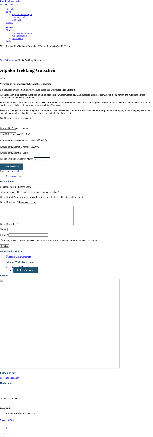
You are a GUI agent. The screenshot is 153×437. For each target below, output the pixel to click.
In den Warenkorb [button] (25, 270)
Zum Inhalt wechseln (10, 1)
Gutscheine (17, 20)
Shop (8, 11)
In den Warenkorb (11, 167)
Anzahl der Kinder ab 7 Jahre (19, 146)
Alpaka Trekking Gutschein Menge (16, 158)
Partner (9, 22)
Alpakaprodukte (19, 17)
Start (2, 60)
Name (3, 229)
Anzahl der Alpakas (15, 134)
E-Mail (4, 235)
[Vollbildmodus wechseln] (4, 433)
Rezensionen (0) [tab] (13, 176)
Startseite (10, 9)
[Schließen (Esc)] (10, 433)
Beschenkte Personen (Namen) (14, 128)
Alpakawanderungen (22, 14)
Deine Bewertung (9, 202)
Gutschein (11, 60)
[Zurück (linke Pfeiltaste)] (1, 436)
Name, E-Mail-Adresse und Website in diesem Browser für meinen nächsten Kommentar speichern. (50, 240)
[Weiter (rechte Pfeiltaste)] (4, 436)
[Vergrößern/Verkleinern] (1, 433)
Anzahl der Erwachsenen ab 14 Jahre (23, 140)
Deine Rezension (9, 224)
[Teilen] (7, 433)
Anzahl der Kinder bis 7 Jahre (14, 152)
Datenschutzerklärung (11, 388)
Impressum (5, 393)
